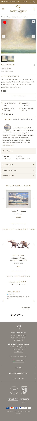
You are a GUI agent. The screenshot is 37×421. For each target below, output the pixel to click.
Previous (3, 36)
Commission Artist (18, 96)
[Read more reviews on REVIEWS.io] (17, 315)
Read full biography (8, 145)
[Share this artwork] (34, 65)
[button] (3, 301)
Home (3, 17)
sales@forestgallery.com (19, 356)
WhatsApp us (20, 361)
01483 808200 (18, 351)
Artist (8, 17)
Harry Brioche (16, 17)
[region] (18, 300)
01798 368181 (18, 340)
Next (33, 36)
